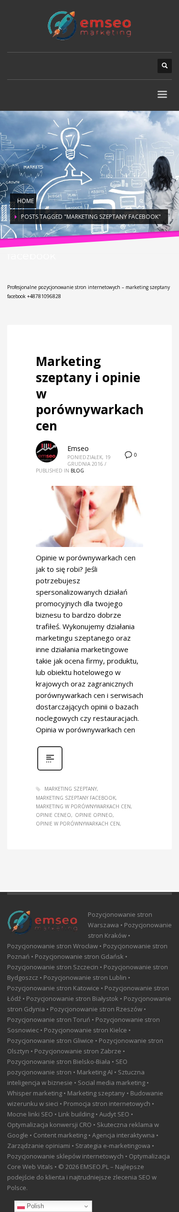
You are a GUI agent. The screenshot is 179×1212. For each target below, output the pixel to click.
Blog (77, 470)
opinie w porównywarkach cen (78, 823)
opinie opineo (94, 815)
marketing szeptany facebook (76, 797)
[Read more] (50, 769)
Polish (34, 1206)
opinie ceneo (53, 815)
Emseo (78, 448)
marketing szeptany (70, 788)
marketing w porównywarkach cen (83, 806)
